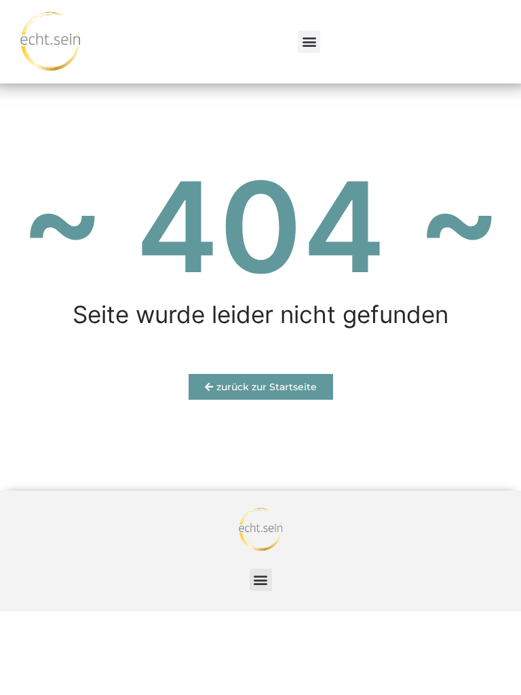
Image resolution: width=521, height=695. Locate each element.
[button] (309, 42)
